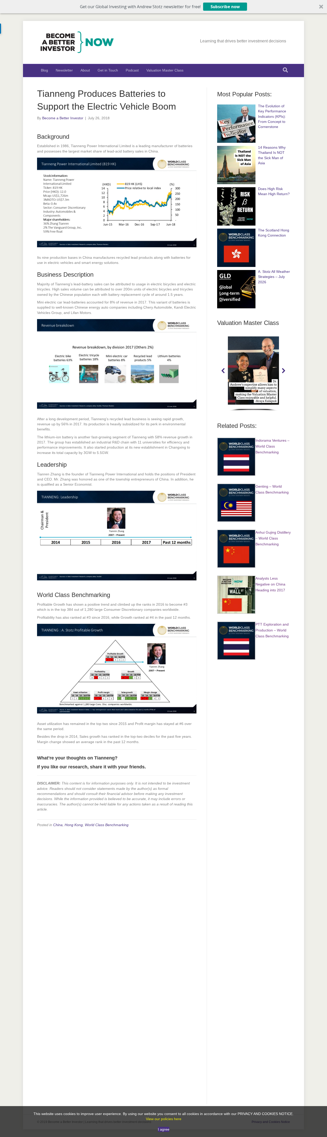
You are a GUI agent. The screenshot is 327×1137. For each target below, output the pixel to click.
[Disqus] (116, 896)
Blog (44, 70)
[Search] (285, 70)
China (58, 825)
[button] (163, 6)
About (85, 70)
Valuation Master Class (164, 70)
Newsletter (64, 70)
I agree (163, 1129)
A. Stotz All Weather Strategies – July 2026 (274, 276)
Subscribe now (225, 6)
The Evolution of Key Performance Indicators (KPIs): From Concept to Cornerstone (272, 116)
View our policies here (163, 1119)
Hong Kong (74, 825)
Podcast (132, 70)
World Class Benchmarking (107, 825)
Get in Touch (108, 70)
